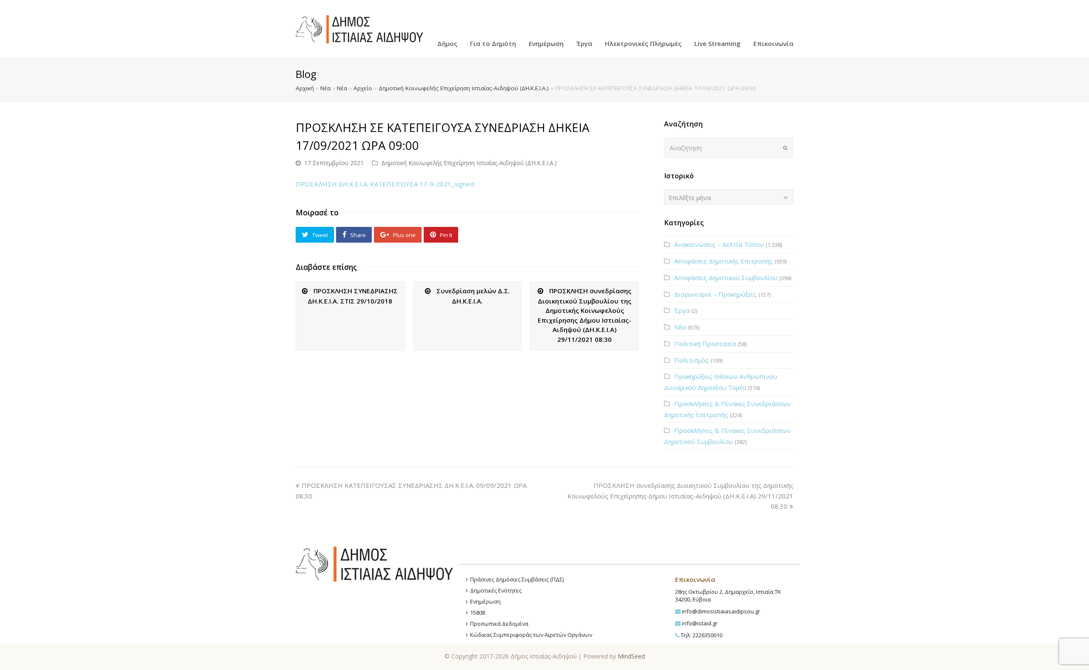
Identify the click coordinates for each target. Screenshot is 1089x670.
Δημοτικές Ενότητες (496, 590)
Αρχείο (362, 88)
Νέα (325, 88)
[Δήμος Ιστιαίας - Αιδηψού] (359, 28)
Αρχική (305, 88)
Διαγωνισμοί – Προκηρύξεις (715, 294)
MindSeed (631, 656)
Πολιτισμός (691, 360)
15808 (477, 612)
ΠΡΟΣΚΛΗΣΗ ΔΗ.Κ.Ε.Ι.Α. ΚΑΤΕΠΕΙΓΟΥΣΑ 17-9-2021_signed (385, 184)
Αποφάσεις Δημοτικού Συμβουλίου (726, 277)
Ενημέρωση (485, 601)
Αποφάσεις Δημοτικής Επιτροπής (723, 261)
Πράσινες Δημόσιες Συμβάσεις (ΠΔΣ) (517, 579)
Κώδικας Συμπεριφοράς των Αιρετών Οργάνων (531, 635)
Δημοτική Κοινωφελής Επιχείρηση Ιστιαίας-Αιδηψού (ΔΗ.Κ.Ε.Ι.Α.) (464, 88)
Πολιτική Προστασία (705, 343)
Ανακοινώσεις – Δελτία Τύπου (719, 244)
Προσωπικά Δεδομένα (499, 623)
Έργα (682, 310)
